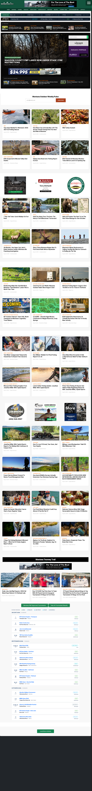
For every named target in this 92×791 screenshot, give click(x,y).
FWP (63, 353)
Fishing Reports (66, 283)
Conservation (7, 245)
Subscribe (61, 100)
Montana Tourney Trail (38, 589)
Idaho (34, 214)
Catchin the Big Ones (38, 283)
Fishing (20, 9)
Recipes (56, 9)
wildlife (64, 538)
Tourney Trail (63, 9)
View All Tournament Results (59, 605)
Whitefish (52, 609)
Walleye (30, 609)
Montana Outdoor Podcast (11, 314)
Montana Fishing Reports (40, 538)
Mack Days (5, 589)
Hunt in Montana (66, 245)
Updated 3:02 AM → (86, 14)
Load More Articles (45, 731)
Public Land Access (9, 473)
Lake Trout (38, 609)
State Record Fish (74, 9)
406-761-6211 (45, 189)
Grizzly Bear (65, 214)
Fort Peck (35, 507)
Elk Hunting (36, 245)
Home (8, 9)
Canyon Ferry (7, 442)
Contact (82, 9)
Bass (24, 609)
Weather (49, 9)
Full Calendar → (86, 19)
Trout (45, 609)
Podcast (26, 9)
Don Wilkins (36, 353)
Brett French (66, 442)
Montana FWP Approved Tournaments (35, 605)
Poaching (35, 442)
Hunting (14, 9)
